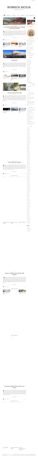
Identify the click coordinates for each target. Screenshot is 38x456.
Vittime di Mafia (28, 90)
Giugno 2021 (28, 210)
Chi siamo (27, 15)
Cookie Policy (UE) (31, 15)
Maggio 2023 (28, 178)
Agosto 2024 (28, 159)
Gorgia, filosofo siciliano (22, 77)
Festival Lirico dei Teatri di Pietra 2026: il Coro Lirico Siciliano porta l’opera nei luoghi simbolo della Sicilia (31, 41)
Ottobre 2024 (28, 156)
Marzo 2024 (28, 166)
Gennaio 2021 (28, 217)
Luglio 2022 (28, 192)
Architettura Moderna (29, 61)
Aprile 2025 (28, 148)
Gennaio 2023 (28, 184)
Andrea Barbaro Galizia (6, 39)
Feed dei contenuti (29, 228)
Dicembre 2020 (28, 218)
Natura (18, 15)
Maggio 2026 (28, 130)
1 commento (24, 71)
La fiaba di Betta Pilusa (6, 77)
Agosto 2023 (28, 174)
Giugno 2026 (28, 129)
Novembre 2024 (28, 155)
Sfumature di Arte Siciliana (29, 82)
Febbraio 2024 (28, 167)
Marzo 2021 (28, 214)
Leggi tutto (14, 37)
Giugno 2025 (28, 145)
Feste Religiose (28, 71)
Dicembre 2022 (28, 185)
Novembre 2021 (28, 203)
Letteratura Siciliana (14, 91)
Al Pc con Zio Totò (29, 60)
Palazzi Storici (28, 75)
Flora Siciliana (28, 72)
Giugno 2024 (28, 162)
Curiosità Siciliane (28, 68)
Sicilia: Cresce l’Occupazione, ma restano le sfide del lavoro (22, 448)
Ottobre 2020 (28, 221)
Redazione (28, 78)
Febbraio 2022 (28, 199)
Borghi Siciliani (28, 64)
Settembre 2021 (28, 206)
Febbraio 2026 (28, 134)
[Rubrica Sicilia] (4, 15)
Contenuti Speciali (29, 67)
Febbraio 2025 (28, 151)
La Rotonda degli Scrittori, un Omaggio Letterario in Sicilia (14, 27)
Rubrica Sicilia (19, 7)
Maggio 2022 (28, 195)
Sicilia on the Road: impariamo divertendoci (32, 84)
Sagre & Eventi (28, 79)
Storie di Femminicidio (29, 86)
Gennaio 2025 (28, 152)
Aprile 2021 (28, 213)
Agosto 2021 (28, 207)
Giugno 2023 (28, 177)
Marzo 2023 (28, 181)
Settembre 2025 (28, 141)
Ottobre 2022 (28, 188)
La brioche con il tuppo (29, 52)
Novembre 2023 (28, 170)
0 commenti (25, 39)
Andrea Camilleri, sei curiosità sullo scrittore (14, 273)
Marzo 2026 (28, 133)
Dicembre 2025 (28, 137)
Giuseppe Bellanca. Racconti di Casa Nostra (14, 386)
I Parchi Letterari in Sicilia (14, 93)
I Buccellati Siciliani (5, 447)
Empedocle (14, 60)
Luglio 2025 (28, 144)
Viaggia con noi (14, 15)
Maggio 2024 (28, 163)
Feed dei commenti (29, 229)
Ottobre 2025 (28, 140)
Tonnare (28, 89)
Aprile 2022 (28, 196)
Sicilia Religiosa (22, 15)
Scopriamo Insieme (8, 15)
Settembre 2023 (28, 173)
